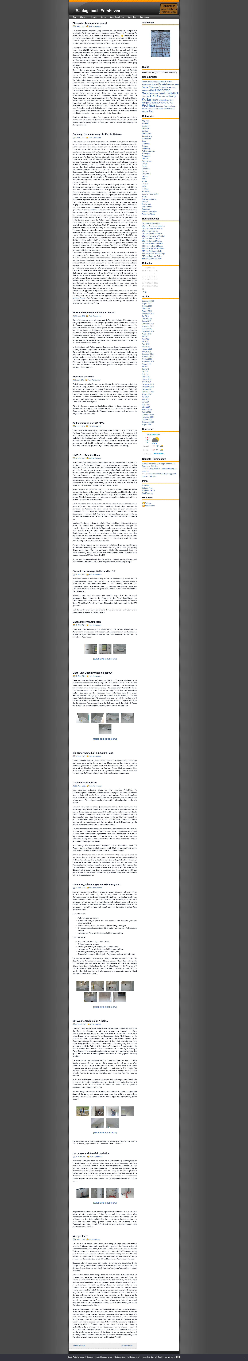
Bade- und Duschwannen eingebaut (92, 673)
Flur (152, 90)
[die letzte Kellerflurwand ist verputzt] (98, 1111)
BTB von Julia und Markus (152, 241)
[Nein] (244, 1357)
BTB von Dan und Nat (150, 231)
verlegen (172, 106)
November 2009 (148, 417)
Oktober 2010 (147, 389)
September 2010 (148, 392)
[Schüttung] (98, 985)
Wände (145, 111)
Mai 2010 (145, 402)
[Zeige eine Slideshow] (105, 659)
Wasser (149, 109)
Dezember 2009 (148, 415)
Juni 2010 (145, 399)
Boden (176, 84)
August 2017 (146, 304)
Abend (144, 82)
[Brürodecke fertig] (127, 1111)
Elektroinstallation (148, 151)
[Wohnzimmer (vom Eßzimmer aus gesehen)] (105, 997)
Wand (144, 108)
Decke (145, 87)
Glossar (103, 17)
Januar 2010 (146, 412)
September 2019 (148, 301)
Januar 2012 (146, 351)
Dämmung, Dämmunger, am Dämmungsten (96, 884)
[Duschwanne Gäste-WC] (83, 717)
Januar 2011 (146, 382)
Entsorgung (146, 154)
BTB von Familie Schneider (152, 233)
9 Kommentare (94, 1239)
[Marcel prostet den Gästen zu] (160, 43)
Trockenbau (146, 204)
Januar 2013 (146, 321)
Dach (144, 141)
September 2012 (148, 331)
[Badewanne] (112, 717)
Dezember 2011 (147, 354)
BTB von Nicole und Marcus (152, 246)
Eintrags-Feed (147, 488)
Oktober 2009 (147, 420)
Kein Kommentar (95, 26)
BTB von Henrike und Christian (153, 236)
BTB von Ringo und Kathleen (153, 248)
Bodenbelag (146, 138)
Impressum (144, 17)
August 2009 (146, 425)
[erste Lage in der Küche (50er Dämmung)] (83, 985)
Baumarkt (145, 126)
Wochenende (169, 109)
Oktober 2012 (147, 329)
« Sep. (144, 292)
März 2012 (146, 346)
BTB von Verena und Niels (152, 259)
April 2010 (145, 404)
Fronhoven (163, 90)
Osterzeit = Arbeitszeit (85, 782)
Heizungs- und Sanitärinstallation (91, 1153)
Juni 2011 (145, 369)
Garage (147, 93)
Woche (160, 108)
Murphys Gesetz (79, 298)
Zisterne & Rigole (148, 214)
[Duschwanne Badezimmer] (127, 717)
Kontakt (94, 17)
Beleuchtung (146, 133)
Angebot (161, 81)
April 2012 (145, 344)
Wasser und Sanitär (149, 212)
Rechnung (145, 191)
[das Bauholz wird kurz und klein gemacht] (83, 1111)
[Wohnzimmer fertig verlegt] (120, 997)
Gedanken (145, 169)
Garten (155, 93)
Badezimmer (146, 85)
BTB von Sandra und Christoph (153, 254)
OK (178, 1357)
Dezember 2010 (148, 384)
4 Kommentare (95, 1024)
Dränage (145, 146)
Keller (146, 99)
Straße (144, 196)
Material (162, 100)
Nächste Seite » (127, 1346)
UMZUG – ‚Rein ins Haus (86, 455)
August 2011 (146, 364)
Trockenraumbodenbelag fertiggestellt (162, 474)
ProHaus (149, 105)
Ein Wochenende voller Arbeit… (90, 1021)
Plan (171, 103)
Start (74, 17)
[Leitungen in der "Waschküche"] (127, 1193)
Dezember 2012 (148, 324)
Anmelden (145, 485)
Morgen (145, 103)
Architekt (145, 123)
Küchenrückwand (148, 464)
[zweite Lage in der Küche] (112, 985)
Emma (144, 476)
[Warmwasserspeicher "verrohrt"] (98, 1193)
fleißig (148, 90)
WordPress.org (147, 493)
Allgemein (145, 121)
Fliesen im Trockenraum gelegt (90, 23)
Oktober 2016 (147, 306)
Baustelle (163, 84)
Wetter (155, 109)
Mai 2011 (145, 372)
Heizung (145, 176)
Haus (154, 96)
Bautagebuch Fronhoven (98, 11)
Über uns (83, 17)
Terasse (145, 202)
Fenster (174, 87)
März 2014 (146, 309)
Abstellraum (152, 82)
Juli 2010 (145, 397)
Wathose (94, 210)
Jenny (172, 96)
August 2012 (146, 334)
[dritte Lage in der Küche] (127, 985)
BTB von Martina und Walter (152, 243)
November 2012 (148, 326)
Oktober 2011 (147, 359)
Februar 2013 (147, 319)
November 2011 (147, 356)
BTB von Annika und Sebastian (153, 226)
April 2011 (145, 374)
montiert (169, 100)
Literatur (145, 184)
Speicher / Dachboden (150, 194)
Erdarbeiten (146, 156)
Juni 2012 (145, 339)
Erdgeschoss (165, 87)
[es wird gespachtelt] (112, 1111)
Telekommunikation (149, 199)
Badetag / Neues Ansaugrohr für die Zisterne (97, 134)
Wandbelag (146, 209)
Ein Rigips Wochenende (166, 464)
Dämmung (145, 143)
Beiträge (148, 503)
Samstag (159, 106)
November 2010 (148, 387)
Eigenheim (155, 87)
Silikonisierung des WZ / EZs (88, 423)
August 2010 (146, 394)
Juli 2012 (145, 336)
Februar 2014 (147, 311)
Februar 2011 (147, 379)
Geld (161, 94)
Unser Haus (132, 17)
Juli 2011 (145, 367)
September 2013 (148, 314)
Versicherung (147, 207)
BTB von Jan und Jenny (151, 238)
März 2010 (146, 407)
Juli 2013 (145, 316)
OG (167, 103)
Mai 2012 (145, 341)
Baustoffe (145, 128)
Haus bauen (163, 97)
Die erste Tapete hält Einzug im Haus (93, 753)
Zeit (151, 111)
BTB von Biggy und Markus (152, 228)
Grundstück (171, 93)
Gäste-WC (146, 97)
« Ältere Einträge (79, 1346)
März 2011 (146, 377)
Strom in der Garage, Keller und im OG (94, 571)
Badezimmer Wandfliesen (87, 622)
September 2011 (148, 362)
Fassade (145, 159)
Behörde (145, 131)
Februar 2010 (147, 410)
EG (150, 87)
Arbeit (169, 81)
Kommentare (150, 506)
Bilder (171, 84)
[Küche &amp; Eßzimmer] (90, 997)
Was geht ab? (80, 1236)
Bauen (155, 84)
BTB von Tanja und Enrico (151, 256)
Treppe (166, 106)
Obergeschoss (158, 102)
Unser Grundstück (117, 17)
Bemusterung (147, 136)
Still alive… (155, 466)
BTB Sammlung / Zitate (151, 223)
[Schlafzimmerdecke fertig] (112, 1122)
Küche (155, 100)
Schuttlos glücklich (83, 376)
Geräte (144, 171)
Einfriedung (146, 149)
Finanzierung (146, 161)
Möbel (144, 186)
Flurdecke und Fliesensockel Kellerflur (94, 312)
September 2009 (148, 422)
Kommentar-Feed (148, 490)
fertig (144, 91)
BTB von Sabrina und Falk (152, 251)
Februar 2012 (147, 349)
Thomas (145, 466)
